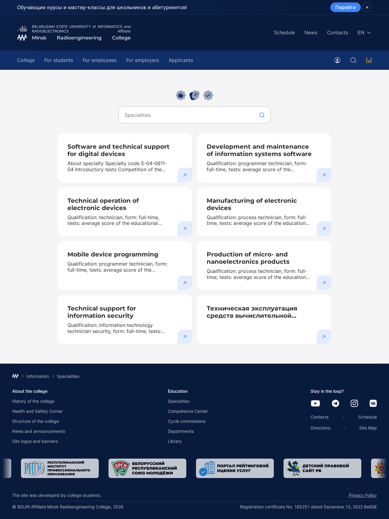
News (311, 32)
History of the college (33, 401)
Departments (181, 431)
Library (175, 441)
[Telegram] (335, 404)
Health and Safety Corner (37, 411)
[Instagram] (354, 404)
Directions (320, 427)
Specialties (178, 401)
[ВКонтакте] (373, 404)
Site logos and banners (35, 441)
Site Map (368, 427)
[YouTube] (315, 404)
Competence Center (188, 411)
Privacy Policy (363, 495)
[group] (51, 468)
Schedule (284, 32)
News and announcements (38, 431)
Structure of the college (35, 421)
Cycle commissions (186, 421)
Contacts (337, 32)
